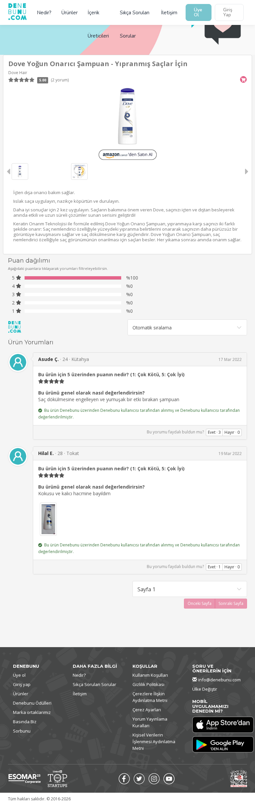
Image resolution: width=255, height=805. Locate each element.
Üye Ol (198, 12)
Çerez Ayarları (146, 710)
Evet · (214, 432)
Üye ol (19, 675)
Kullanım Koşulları (150, 675)
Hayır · (232, 432)
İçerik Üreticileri (98, 16)
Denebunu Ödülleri (32, 703)
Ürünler (69, 12)
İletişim (169, 12)
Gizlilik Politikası (148, 684)
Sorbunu (22, 731)
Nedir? (44, 12)
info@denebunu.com (219, 680)
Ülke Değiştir (204, 689)
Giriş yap (22, 684)
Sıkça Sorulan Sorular (134, 16)
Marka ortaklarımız (32, 712)
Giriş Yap (227, 12)
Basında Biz (25, 722)
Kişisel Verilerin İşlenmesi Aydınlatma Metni (153, 741)
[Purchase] (243, 79)
